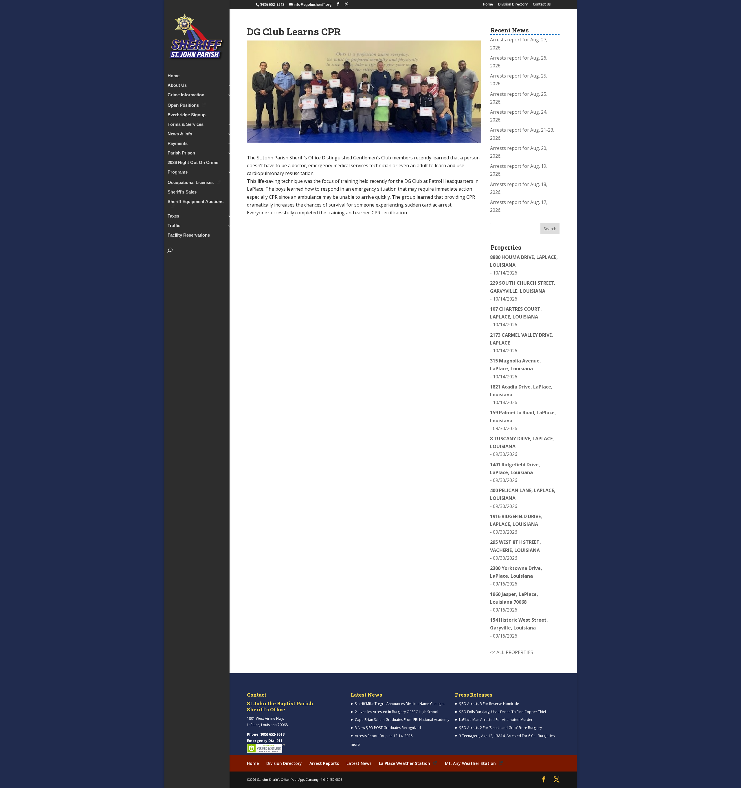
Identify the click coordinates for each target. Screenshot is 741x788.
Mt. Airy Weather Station (470, 763)
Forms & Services (185, 124)
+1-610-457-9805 (330, 780)
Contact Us (542, 5)
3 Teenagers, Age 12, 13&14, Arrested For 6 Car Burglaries (507, 735)
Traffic (174, 226)
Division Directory (513, 5)
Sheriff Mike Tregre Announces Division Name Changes (399, 703)
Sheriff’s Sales (182, 192)
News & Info (180, 134)
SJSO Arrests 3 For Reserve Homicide (489, 703)
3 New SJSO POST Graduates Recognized (388, 727)
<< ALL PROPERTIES (511, 652)
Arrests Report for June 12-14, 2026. (384, 735)
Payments (178, 143)
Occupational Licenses (191, 182)
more (355, 744)
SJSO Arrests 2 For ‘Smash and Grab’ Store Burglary (500, 727)
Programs (178, 172)
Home (488, 5)
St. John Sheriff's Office (273, 780)
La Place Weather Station (404, 763)
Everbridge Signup (187, 115)
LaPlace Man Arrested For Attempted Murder (496, 719)
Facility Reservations (189, 235)
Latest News (358, 763)
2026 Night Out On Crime (193, 163)
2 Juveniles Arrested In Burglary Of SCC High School (396, 711)
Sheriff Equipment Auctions (195, 202)
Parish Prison (181, 153)
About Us (177, 85)
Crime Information (186, 95)
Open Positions (183, 105)
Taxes (173, 216)
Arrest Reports (324, 763)
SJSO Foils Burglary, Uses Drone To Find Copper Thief (502, 711)
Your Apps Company (304, 780)
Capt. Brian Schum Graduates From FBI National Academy (402, 719)
